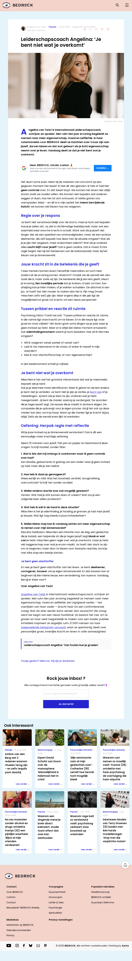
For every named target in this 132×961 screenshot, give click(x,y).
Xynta (125, 945)
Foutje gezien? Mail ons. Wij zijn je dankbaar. (48, 661)
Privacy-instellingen (61, 919)
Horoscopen (55, 897)
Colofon (10, 897)
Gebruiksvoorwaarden (18, 930)
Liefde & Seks (56, 902)
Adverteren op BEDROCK (19, 925)
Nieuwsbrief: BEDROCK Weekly (22, 907)
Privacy (10, 935)
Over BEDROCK (14, 892)
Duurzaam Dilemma (102, 902)
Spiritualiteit (55, 912)
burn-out (96, 392)
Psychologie (55, 907)
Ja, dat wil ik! (66, 704)
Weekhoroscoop (100, 892)
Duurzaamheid (57, 892)
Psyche (52, 26)
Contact (11, 902)
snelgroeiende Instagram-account (43, 627)
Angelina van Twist (36, 26)
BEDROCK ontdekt (101, 897)
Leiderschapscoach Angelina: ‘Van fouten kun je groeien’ (61, 645)
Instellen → (102, 168)
